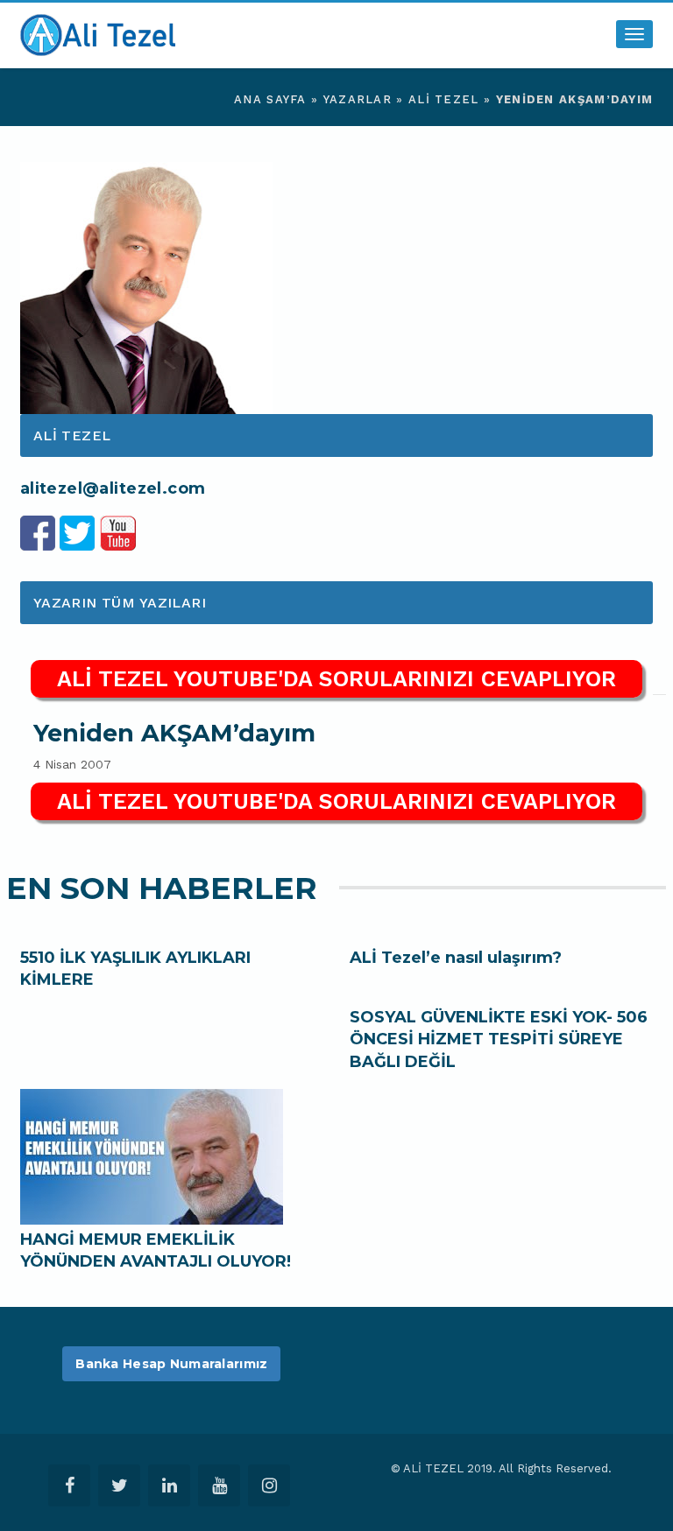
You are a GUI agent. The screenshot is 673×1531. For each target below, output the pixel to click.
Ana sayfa (270, 99)
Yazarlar (357, 99)
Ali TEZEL (443, 99)
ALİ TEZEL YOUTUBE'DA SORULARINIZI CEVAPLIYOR (336, 679)
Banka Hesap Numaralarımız (171, 1364)
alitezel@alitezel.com (113, 488)
